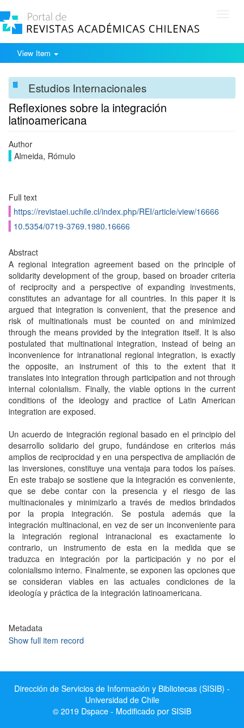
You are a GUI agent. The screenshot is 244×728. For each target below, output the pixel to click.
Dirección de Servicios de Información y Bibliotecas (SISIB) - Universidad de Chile (122, 694)
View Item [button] (35, 53)
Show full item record (46, 640)
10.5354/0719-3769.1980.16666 (72, 226)
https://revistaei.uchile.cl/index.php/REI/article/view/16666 (116, 211)
